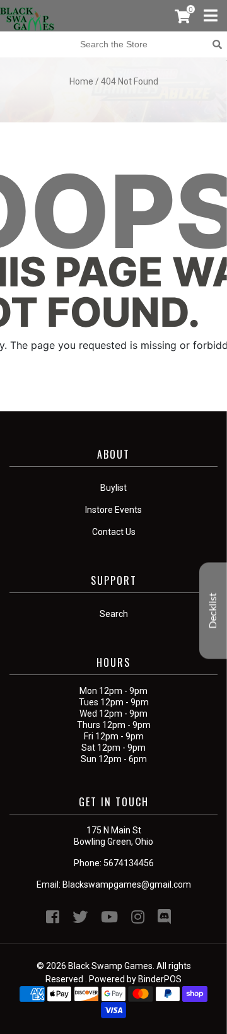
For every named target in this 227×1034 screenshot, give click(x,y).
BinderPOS (160, 979)
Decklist (213, 610)
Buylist (113, 488)
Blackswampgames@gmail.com (126, 884)
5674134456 (128, 863)
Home (81, 81)
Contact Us (114, 532)
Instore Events (113, 510)
